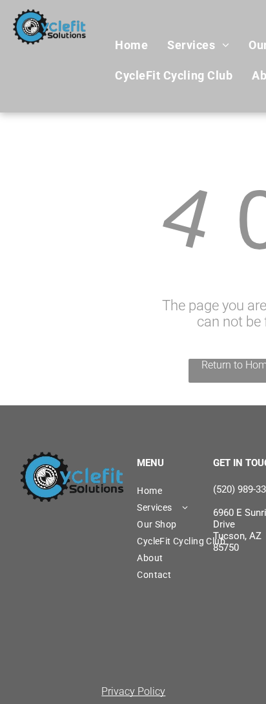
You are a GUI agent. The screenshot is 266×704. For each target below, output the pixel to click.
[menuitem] (131, 45)
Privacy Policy (133, 691)
